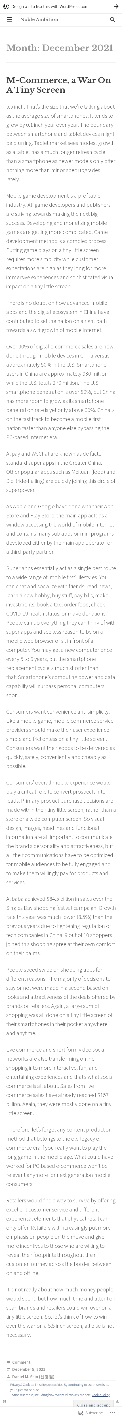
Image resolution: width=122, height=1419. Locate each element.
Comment (21, 1362)
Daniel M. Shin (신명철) (33, 1376)
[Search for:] (111, 19)
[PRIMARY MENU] (9, 19)
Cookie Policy (101, 1395)
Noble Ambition (39, 19)
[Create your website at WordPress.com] (61, 6)
